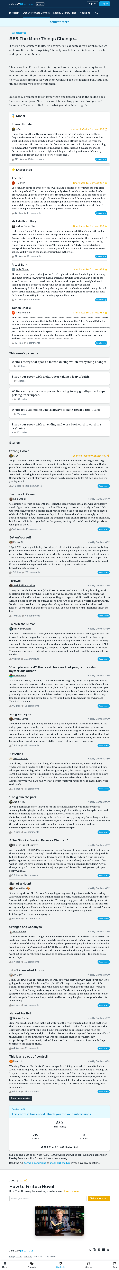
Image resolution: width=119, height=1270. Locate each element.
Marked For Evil (20, 1013)
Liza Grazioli (20, 499)
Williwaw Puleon (22, 628)
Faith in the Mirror (22, 624)
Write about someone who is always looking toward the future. (56, 409)
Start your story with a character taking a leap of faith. (51, 376)
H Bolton (20, 182)
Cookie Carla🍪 (21, 888)
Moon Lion (18, 1061)
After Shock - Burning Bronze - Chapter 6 (38, 840)
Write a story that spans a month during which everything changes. (59, 362)
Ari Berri (17, 974)
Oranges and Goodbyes (25, 927)
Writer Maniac (20, 758)
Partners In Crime (22, 494)
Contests (60, 1267)
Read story (101, 159)
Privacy (28, 1256)
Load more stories (20, 1098)
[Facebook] (103, 1250)
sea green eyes (20, 714)
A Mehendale (23, 312)
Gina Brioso (19, 931)
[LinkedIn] (99, 1250)
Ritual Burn (20, 264)
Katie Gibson (22, 269)
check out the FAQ (60, 1163)
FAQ (96, 12)
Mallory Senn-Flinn (26, 226)
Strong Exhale (22, 124)
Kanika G (18, 542)
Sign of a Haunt (20, 883)
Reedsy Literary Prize (64, 12)
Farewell (15, 580)
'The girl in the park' (23, 797)
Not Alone (16, 754)
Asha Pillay (19, 801)
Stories (88, 1267)
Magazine (85, 12)
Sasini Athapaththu (24, 585)
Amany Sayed (20, 718)
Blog (115, 1267)
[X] (89, 1250)
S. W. (18, 129)
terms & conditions (35, 1163)
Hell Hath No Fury (24, 221)
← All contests (17, 32)
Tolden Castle (21, 308)
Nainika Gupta (21, 1018)
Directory (14, 12)
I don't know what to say (26, 970)
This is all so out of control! (28, 1056)
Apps (38, 4)
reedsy (21, 4)
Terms (19, 1256)
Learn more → (73, 1191)
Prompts (32, 1267)
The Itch (17, 178)
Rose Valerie (19, 675)
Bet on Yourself (20, 537)
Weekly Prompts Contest (36, 12)
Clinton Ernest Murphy (25, 845)
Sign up (92, 3)
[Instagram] (94, 1250)
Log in (104, 3)
